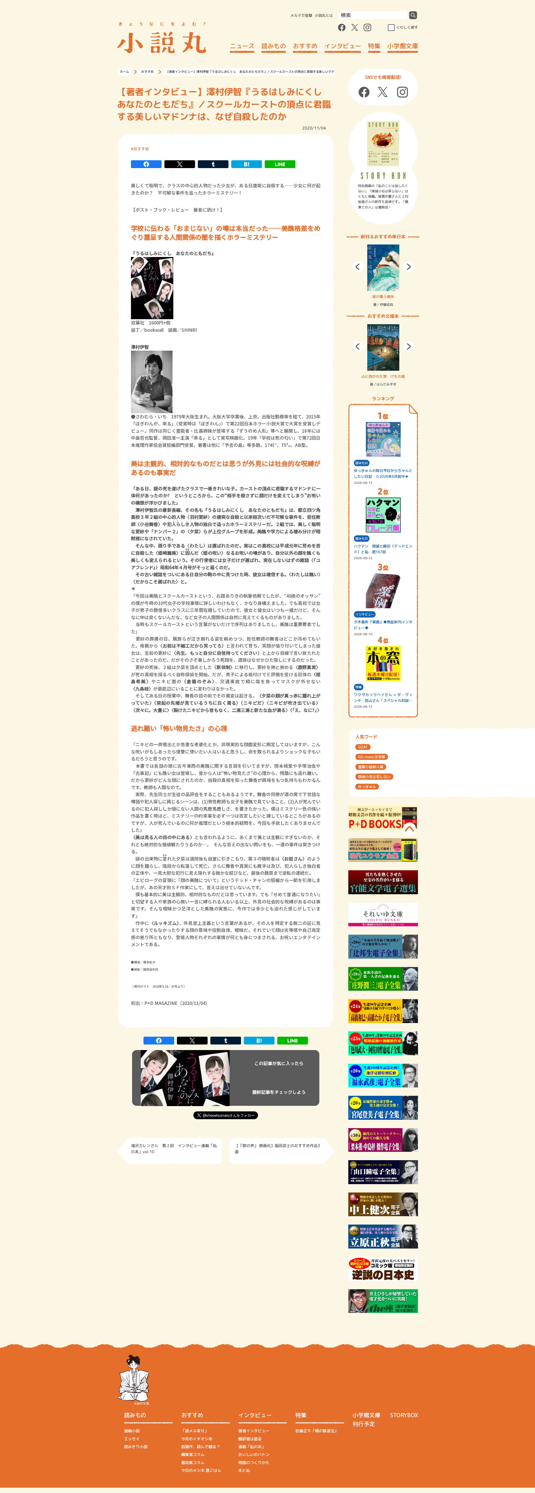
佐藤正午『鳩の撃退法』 (316, 1430)
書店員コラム (193, 1462)
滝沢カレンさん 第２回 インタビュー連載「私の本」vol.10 (174, 1148)
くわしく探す (407, 27)
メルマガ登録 (301, 15)
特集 (374, 46)
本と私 (244, 1470)
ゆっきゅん (367, 786)
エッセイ (132, 1438)
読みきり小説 (135, 1446)
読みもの (273, 46)
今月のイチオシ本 (196, 1438)
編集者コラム (193, 1454)
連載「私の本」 (252, 1446)
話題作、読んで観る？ (200, 1446)
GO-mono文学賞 (371, 756)
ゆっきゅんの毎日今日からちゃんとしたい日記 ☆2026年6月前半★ (383, 473)
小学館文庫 (402, 46)
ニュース (242, 46)
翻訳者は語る (250, 1438)
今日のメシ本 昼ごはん (201, 1470)
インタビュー (342, 46)
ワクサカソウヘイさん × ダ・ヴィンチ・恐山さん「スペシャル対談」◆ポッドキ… (383, 698)
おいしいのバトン (253, 1454)
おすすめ (305, 46)
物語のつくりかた (253, 1462)
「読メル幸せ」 (194, 1430)
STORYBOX (404, 1415)
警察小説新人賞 (370, 766)
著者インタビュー (253, 1430)
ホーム (124, 71)
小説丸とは (324, 15)
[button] (358, 266)
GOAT (363, 747)
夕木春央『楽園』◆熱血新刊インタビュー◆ (383, 624)
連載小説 (132, 1430)
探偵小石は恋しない (374, 776)
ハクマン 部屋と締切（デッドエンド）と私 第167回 (383, 549)
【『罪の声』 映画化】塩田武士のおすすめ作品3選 (277, 1148)
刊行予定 (363, 1424)
